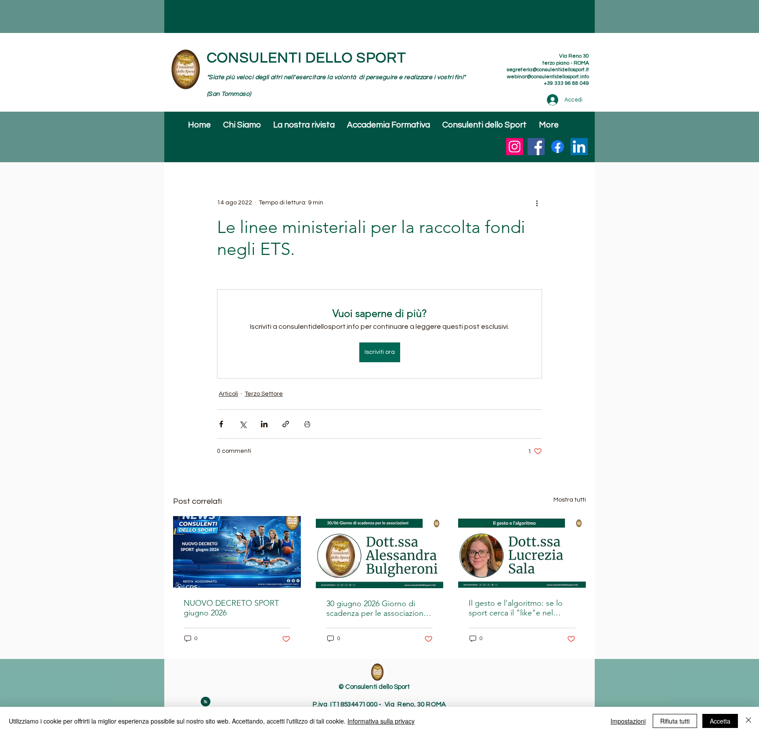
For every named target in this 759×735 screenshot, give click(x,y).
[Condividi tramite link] (286, 424)
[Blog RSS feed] (205, 702)
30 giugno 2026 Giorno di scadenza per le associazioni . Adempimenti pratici (378, 608)
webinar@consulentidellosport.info (548, 77)
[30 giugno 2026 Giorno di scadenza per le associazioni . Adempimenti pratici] (380, 552)
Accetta (720, 721)
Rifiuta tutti (675, 721)
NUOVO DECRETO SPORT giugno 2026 (231, 608)
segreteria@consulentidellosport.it (548, 70)
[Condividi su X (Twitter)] (243, 424)
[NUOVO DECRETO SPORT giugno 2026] (237, 552)
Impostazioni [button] (628, 721)
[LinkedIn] (579, 146)
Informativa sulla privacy (381, 721)
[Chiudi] (748, 721)
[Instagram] (514, 146)
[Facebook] (536, 146)
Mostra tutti (569, 500)
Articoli (228, 394)
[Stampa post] (307, 424)
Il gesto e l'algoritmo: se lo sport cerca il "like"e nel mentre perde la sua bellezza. (520, 608)
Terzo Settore (264, 394)
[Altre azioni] (536, 202)
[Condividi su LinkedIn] (264, 424)
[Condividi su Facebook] (221, 424)
